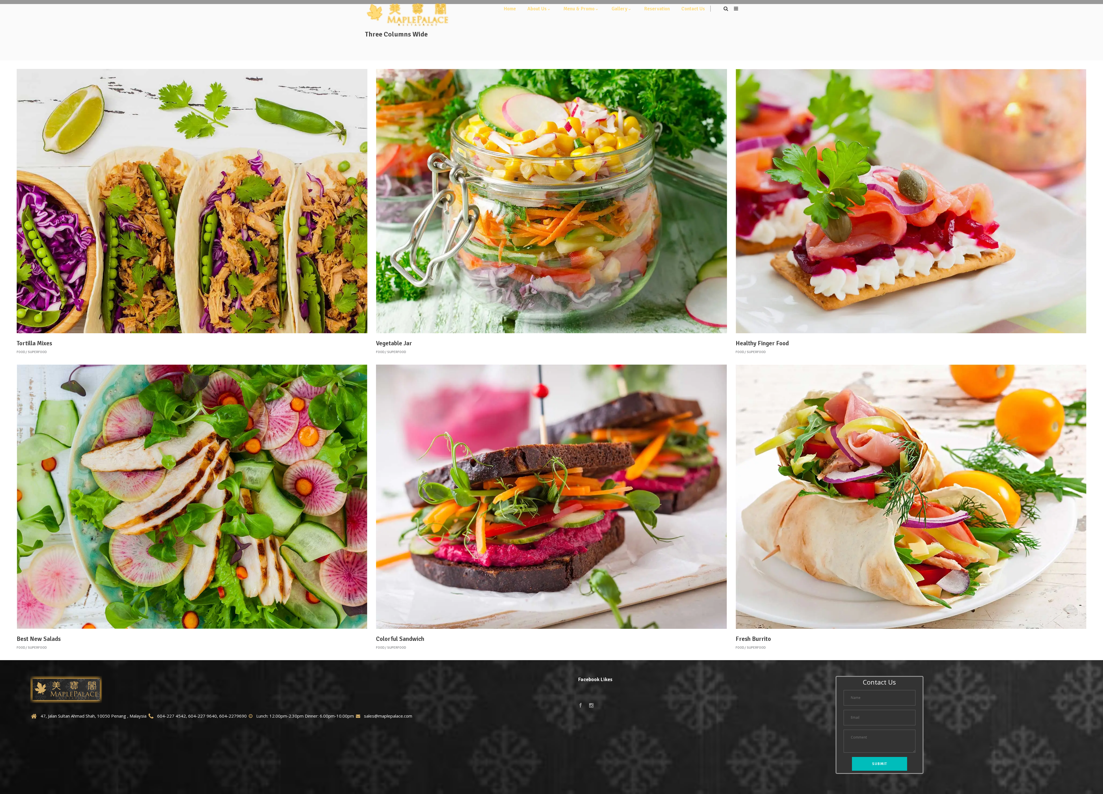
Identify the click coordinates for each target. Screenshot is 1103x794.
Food (21, 352)
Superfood (37, 352)
